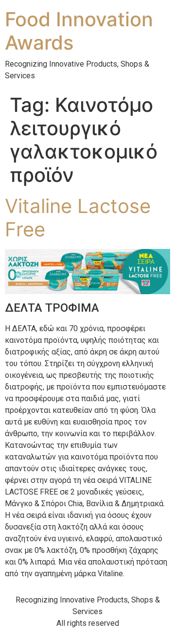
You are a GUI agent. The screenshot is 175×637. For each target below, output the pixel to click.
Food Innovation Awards (79, 30)
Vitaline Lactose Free (78, 217)
